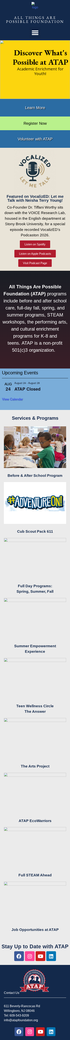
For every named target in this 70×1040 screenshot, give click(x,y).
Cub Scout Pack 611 (35, 531)
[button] (35, 32)
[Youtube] (40, 956)
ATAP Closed (27, 389)
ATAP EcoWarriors (35, 821)
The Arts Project (35, 766)
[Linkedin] (51, 956)
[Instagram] (30, 956)
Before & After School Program (35, 475)
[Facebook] (19, 956)
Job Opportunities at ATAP (35, 930)
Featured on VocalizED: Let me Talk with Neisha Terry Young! (35, 198)
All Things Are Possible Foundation (35, 19)
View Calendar (12, 398)
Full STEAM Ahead (35, 875)
